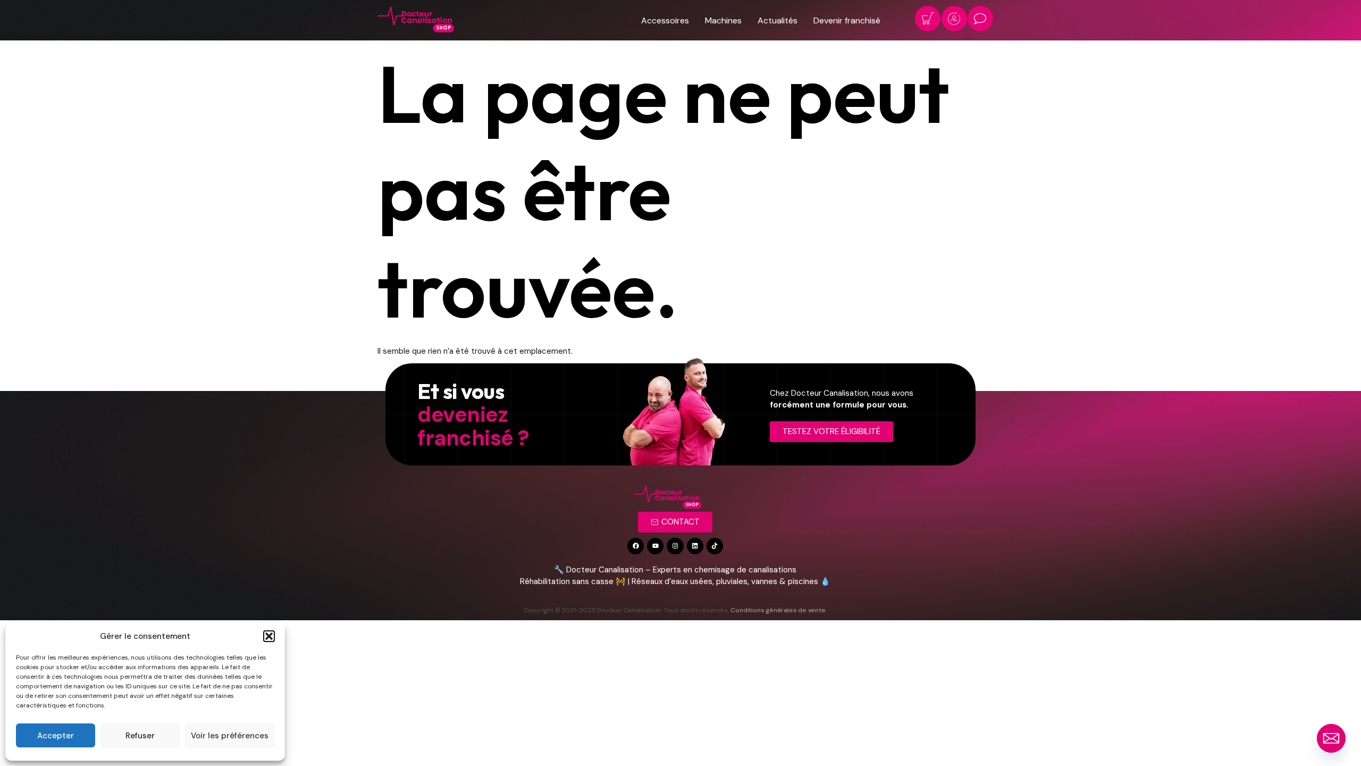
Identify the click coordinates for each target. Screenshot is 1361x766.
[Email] (1331, 738)
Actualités (777, 20)
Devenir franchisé (846, 20)
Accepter (55, 735)
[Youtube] (655, 546)
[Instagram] (675, 546)
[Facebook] (635, 546)
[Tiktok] (715, 546)
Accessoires (665, 20)
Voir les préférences (229, 735)
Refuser (140, 735)
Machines (723, 20)
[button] (269, 636)
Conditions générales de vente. (778, 610)
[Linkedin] (695, 546)
